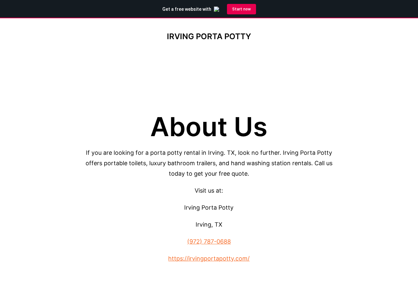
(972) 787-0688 (209, 241)
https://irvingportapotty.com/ (208, 258)
